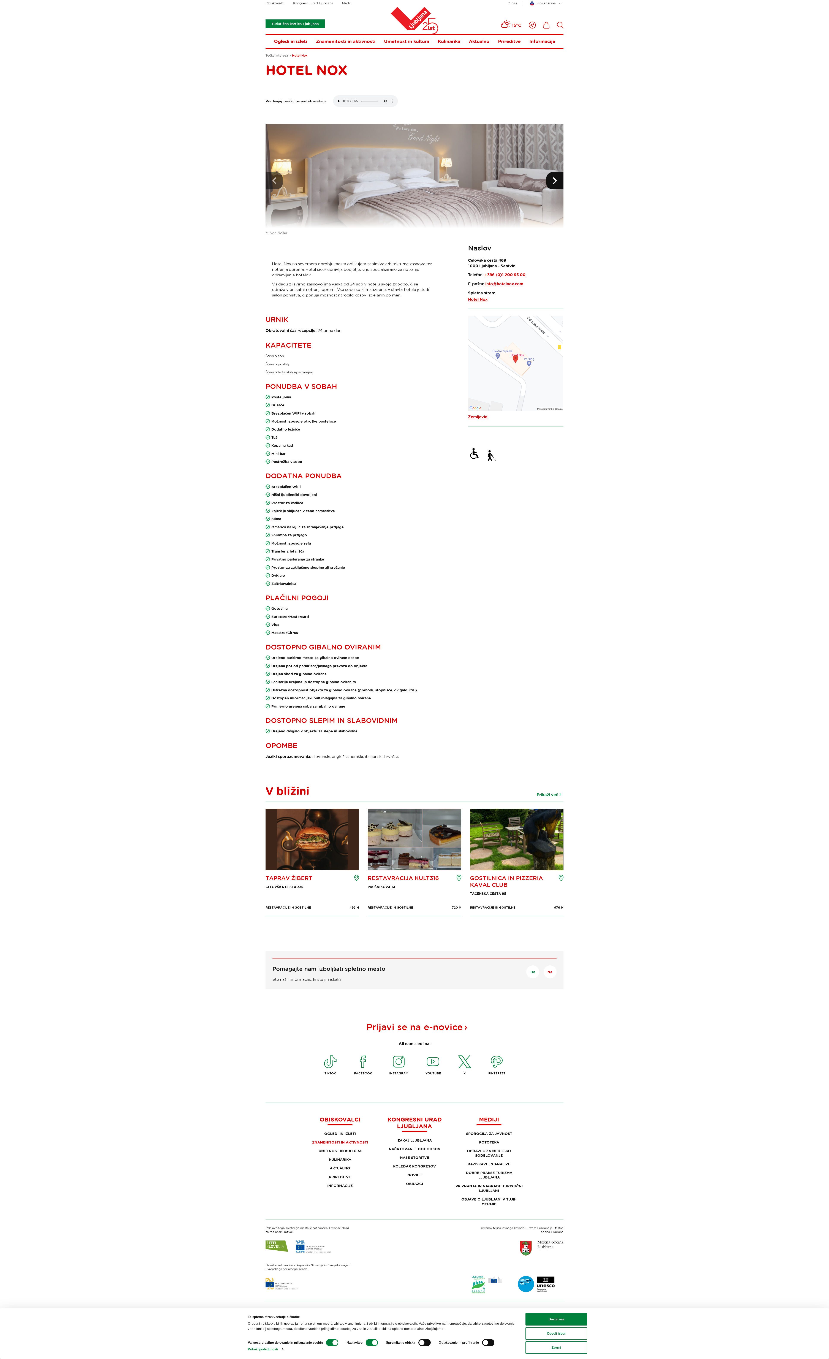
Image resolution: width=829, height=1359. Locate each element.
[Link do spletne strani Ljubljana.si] (541, 1248)
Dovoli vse (556, 1319)
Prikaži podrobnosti (263, 1349)
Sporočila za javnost (489, 1134)
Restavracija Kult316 (403, 878)
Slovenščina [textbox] (546, 3)
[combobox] (546, 3)
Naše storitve (414, 1157)
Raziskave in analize (489, 1164)
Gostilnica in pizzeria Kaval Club (506, 881)
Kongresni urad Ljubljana (313, 3)
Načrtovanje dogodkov (414, 1149)
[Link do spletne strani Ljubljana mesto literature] (536, 1284)
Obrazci (414, 1184)
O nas (512, 3)
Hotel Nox (477, 299)
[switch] (372, 1342)
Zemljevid (477, 417)
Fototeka (489, 1142)
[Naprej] (554, 180)
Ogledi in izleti (290, 41)
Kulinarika (449, 41)
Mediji (346, 3)
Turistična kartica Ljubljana (295, 24)
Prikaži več (547, 794)
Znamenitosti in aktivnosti (345, 41)
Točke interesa (277, 55)
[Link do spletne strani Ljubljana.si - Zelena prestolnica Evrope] (487, 1284)
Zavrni (556, 1347)
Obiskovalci (275, 3)
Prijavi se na (414, 1027)
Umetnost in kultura (406, 41)
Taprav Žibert (289, 878)
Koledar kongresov (414, 1166)
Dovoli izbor (556, 1333)
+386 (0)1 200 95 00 (505, 274)
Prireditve (509, 41)
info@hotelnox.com (504, 284)
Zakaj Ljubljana (414, 1140)
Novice (414, 1175)
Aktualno (479, 41)
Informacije (542, 41)
